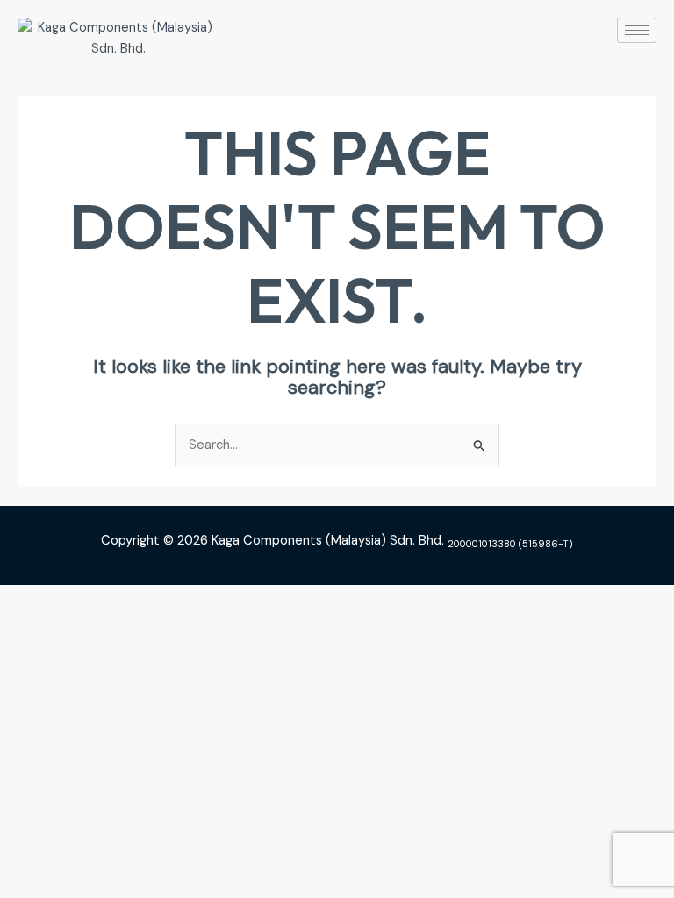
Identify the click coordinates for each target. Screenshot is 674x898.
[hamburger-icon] (636, 30)
